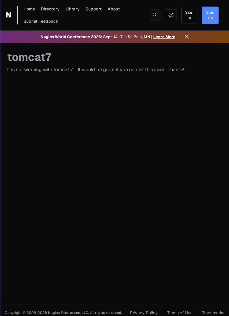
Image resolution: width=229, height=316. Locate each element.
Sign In (189, 15)
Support (94, 9)
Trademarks (213, 312)
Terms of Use (180, 312)
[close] (187, 37)
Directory (50, 9)
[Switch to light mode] (171, 15)
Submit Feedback (41, 21)
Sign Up (210, 15)
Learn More (164, 36)
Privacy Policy (144, 312)
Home (29, 9)
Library (73, 9)
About (114, 9)
